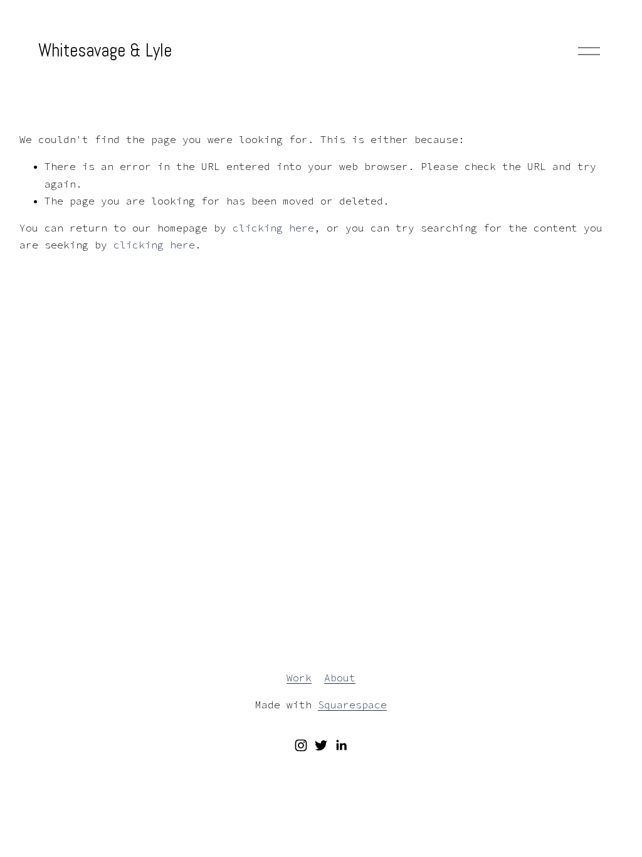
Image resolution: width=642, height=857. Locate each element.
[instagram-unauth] (301, 745)
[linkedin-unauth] (341, 745)
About (339, 677)
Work (299, 677)
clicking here (273, 227)
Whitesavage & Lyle (105, 50)
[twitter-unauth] (321, 745)
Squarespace (352, 704)
